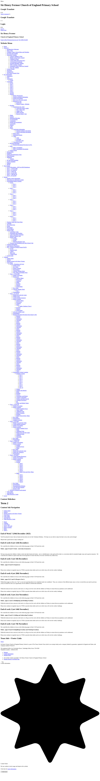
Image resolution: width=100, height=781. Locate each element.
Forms (11, 80)
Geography (13, 123)
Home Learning (17, 268)
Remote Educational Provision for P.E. (22, 144)
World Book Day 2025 (18, 107)
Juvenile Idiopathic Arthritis (17, 63)
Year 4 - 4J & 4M (14, 421)
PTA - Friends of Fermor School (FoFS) (17, 247)
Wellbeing (9, 157)
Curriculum (9, 81)
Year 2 (11, 86)
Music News (16, 133)
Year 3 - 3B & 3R (14, 404)
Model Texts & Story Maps (23, 415)
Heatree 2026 (16, 488)
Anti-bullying (10, 493)
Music (11, 128)
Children (6, 257)
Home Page (3, 30)
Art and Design (14, 119)
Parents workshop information (20, 97)
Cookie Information (8, 653)
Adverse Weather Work (19, 271)
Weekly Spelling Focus (22, 408)
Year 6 (11, 91)
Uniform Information (12, 244)
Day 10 (21, 387)
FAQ (8, 77)
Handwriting (19, 286)
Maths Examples (20, 413)
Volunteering (10, 71)
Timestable (19, 436)
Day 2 (14, 185)
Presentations (16, 269)
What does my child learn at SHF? (15, 180)
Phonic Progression (18, 95)
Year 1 (11, 84)
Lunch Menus (10, 229)
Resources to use (17, 101)
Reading (12, 105)
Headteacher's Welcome (13, 49)
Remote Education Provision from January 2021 (25, 314)
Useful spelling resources (19, 424)
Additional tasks (20, 434)
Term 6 (21, 470)
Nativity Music (20, 278)
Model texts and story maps (20, 295)
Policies (9, 163)
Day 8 (20, 385)
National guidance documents (23, 130)
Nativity (9, 260)
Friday (17, 321)
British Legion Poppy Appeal (17, 57)
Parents (5, 177)
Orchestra (18, 139)
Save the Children (14, 67)
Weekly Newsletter (17, 275)
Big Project (19, 279)
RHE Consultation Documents (20, 149)
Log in (2, 28)
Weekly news (16, 296)
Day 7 (20, 383)
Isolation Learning (17, 420)
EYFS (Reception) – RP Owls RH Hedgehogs (18, 167)
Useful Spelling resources (19, 298)
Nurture (12, 159)
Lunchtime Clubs (14, 232)
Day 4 (20, 379)
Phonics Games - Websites (22, 104)
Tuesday (18, 317)
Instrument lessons (17, 135)
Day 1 (14, 184)
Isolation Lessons (20, 373)
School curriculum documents (23, 132)
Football (15, 239)
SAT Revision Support (18, 487)
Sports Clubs (13, 237)
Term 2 (21, 465)
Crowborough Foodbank (16, 62)
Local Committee (11, 161)
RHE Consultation (17, 147)
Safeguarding (10, 151)
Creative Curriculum (21, 397)
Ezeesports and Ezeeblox (16, 233)
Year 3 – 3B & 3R (11, 171)
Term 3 (21, 466)
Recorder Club (20, 140)
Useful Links (10, 255)
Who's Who (10, 50)
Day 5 (20, 380)
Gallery (12, 251)
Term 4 (21, 467)
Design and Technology (16, 122)
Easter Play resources (18, 452)
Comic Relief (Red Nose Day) (17, 60)
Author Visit (19, 111)
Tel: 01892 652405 (23, 40)
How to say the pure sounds (20, 100)
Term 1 (21, 463)
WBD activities (20, 112)
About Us (6, 48)
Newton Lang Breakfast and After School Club (21, 243)
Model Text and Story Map (19, 422)
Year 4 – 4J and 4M (12, 173)
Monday (18, 316)
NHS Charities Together (16, 64)
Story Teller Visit (20, 109)
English (12, 93)
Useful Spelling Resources (19, 456)
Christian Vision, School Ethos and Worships (18, 52)
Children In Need (14, 59)
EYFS (11, 83)
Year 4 (11, 88)
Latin (11, 126)
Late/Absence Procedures (13, 246)
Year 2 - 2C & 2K (14, 293)
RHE (11, 146)
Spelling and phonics (21, 390)
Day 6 (20, 382)
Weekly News (16, 265)
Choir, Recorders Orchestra (16, 234)
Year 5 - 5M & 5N (14, 441)
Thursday (18, 320)
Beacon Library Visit (21, 114)
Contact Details (10, 69)
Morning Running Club (19, 241)
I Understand (4, 771)
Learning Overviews (21, 400)
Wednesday (19, 319)
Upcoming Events (17, 142)
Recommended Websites (19, 486)
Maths (11, 115)
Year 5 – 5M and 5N (12, 174)
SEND (8, 164)
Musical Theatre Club (15, 236)
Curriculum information (19, 129)
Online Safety (10, 258)
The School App (11, 224)
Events (11, 248)
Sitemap (6, 652)
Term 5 (21, 469)
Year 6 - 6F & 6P (14, 455)
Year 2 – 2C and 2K (12, 170)
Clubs (14, 136)
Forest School (13, 150)
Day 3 (14, 187)
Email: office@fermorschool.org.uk (9, 40)
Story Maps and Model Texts (20, 272)
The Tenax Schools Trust (13, 73)
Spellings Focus (20, 446)
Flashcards (18, 102)
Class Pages (10, 262)
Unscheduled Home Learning (14, 181)
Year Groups (7, 166)
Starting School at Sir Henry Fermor (16, 261)
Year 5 (11, 90)
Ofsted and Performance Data (14, 154)
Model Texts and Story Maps (26, 472)
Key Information (8, 74)
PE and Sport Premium (12, 160)
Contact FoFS (13, 254)
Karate (14, 240)
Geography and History (22, 396)
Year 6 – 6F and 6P (11, 175)
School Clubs (10, 230)
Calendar (9, 223)
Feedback (9, 153)
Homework (16, 276)
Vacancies (9, 70)
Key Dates (15, 267)
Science (12, 116)
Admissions (10, 78)
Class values (10, 491)
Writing (18, 389)
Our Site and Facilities (12, 53)
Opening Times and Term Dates (15, 222)
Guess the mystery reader (22, 108)
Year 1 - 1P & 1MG (15, 274)
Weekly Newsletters (18, 425)
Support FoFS (13, 250)
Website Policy (7, 655)
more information (12, 769)
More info (12, 253)
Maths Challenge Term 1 (25, 306)
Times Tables (19, 410)
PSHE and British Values (22, 403)
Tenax (2, 641)
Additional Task (20, 411)
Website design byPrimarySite (11, 659)
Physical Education (14, 143)
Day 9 (20, 386)
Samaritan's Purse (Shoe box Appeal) (19, 66)
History (12, 125)
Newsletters (10, 227)
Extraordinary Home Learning (20, 372)
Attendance (9, 76)
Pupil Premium (10, 156)
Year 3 (11, 87)
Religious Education (15, 118)
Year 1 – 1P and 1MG (12, 168)
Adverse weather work (18, 312)
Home (5, 46)
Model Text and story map (19, 451)
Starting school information (13, 178)
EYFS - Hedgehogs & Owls (17, 264)
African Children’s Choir (16, 56)
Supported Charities (12, 55)
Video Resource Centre (12, 494)
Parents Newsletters (18, 98)
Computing (13, 121)
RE (17, 401)
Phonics (12, 94)
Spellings (18, 281)
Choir (17, 137)
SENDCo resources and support (18, 490)
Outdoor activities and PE (22, 399)
